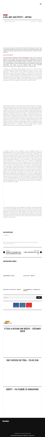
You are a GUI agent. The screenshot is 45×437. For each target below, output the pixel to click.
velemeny (12, 243)
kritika (26, 242)
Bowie (18, 78)
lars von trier (29, 242)
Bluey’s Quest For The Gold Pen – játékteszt (12, 289)
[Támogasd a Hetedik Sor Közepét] (22, 10)
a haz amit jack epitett (8, 242)
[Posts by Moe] (4, 21)
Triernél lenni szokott (31, 80)
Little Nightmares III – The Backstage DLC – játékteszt (32, 290)
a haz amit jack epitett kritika (16, 242)
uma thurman (9, 243)
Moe (5, 21)
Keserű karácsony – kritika (8, 275)
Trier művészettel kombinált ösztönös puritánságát (16, 57)
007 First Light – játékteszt (29, 275)
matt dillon (33, 242)
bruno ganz (23, 242)
